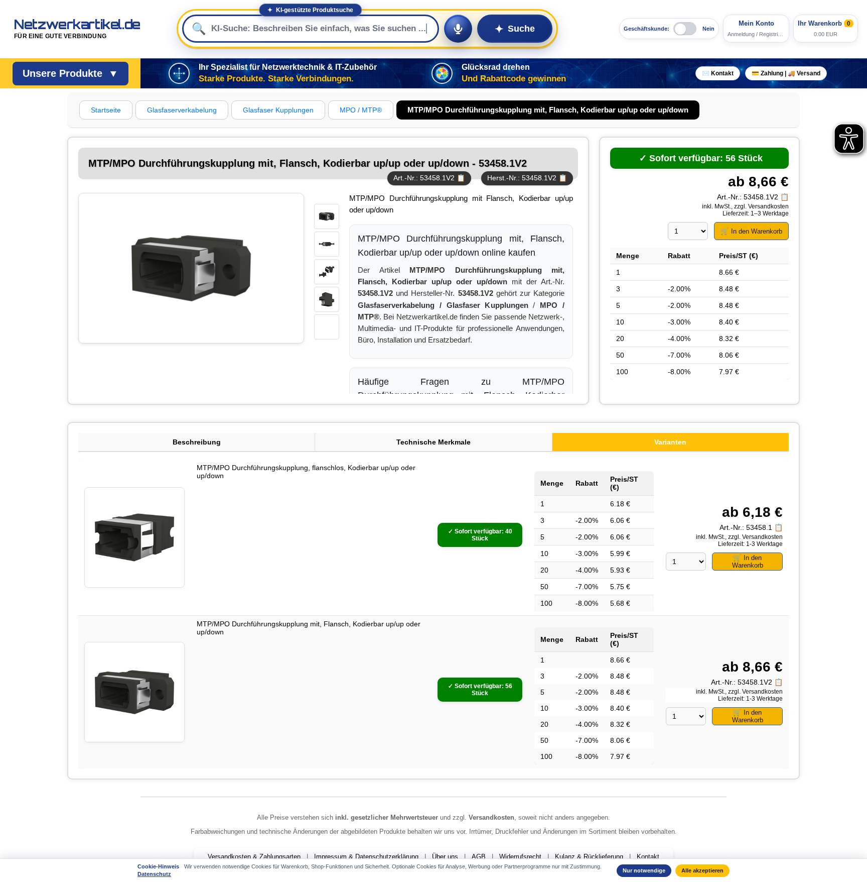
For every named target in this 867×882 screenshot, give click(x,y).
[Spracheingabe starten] (458, 29)
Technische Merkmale (433, 442)
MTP (357, 198)
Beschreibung (197, 442)
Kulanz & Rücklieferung (589, 856)
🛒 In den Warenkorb (751, 231)
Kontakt (648, 856)
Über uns (445, 856)
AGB (479, 856)
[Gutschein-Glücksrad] (442, 73)
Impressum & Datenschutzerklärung (366, 856)
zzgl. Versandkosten (761, 206)
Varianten (670, 442)
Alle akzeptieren (702, 870)
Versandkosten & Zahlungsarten (254, 856)
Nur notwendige (644, 870)
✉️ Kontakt (718, 73)
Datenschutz (154, 874)
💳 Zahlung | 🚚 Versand (786, 73)
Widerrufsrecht (520, 856)
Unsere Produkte (70, 73)
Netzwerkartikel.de (77, 29)
